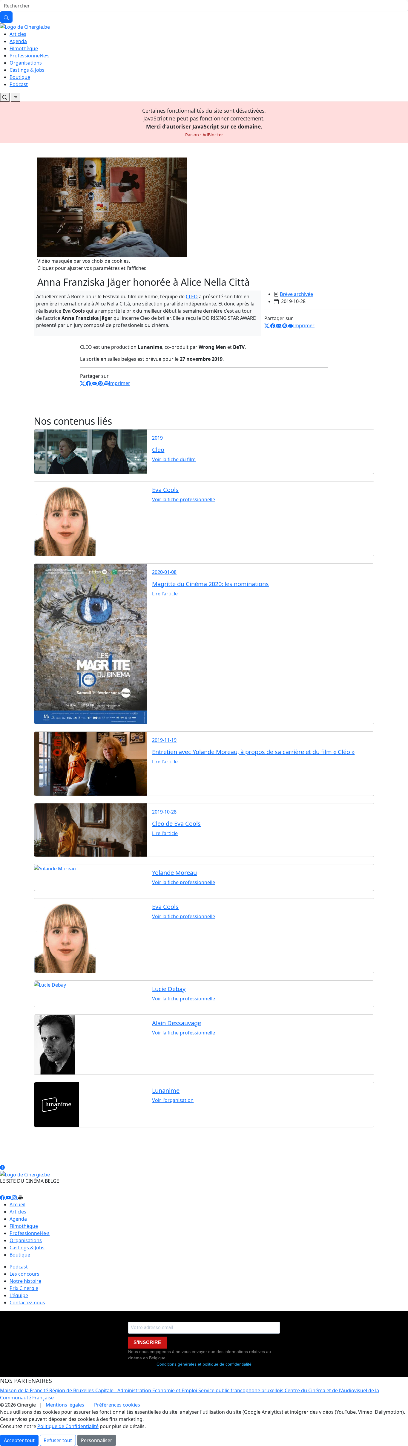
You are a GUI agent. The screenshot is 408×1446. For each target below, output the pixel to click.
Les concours (24, 1274)
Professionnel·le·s (30, 55)
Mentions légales (65, 1404)
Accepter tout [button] (19, 1440)
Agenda (18, 41)
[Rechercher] (6, 17)
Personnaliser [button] (96, 1440)
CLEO (192, 296)
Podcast (19, 84)
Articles (18, 34)
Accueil (17, 1204)
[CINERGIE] (25, 26)
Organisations (26, 62)
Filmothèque (24, 48)
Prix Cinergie (24, 1288)
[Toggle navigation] (5, 97)
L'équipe (19, 1295)
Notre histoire (25, 1281)
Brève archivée (296, 294)
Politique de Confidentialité (68, 1426)
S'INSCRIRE (147, 1342)
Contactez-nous (27, 1302)
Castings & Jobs (27, 70)
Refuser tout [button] (58, 1440)
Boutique (20, 77)
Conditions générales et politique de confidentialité (204, 1364)
